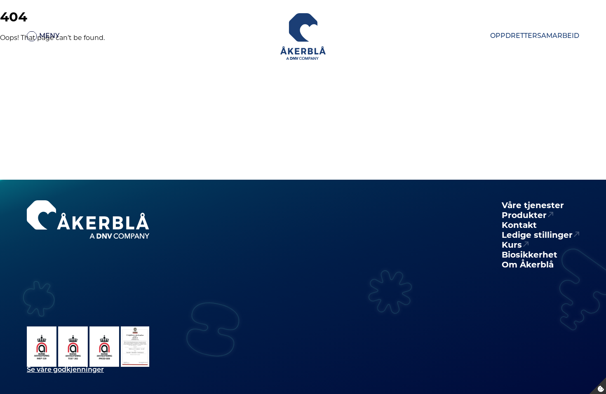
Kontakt (519, 225)
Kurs (512, 245)
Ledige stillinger (537, 235)
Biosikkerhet (529, 255)
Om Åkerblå (528, 265)
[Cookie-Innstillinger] (598, 386)
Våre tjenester (533, 205)
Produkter (524, 215)
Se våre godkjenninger (65, 370)
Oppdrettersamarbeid (534, 36)
